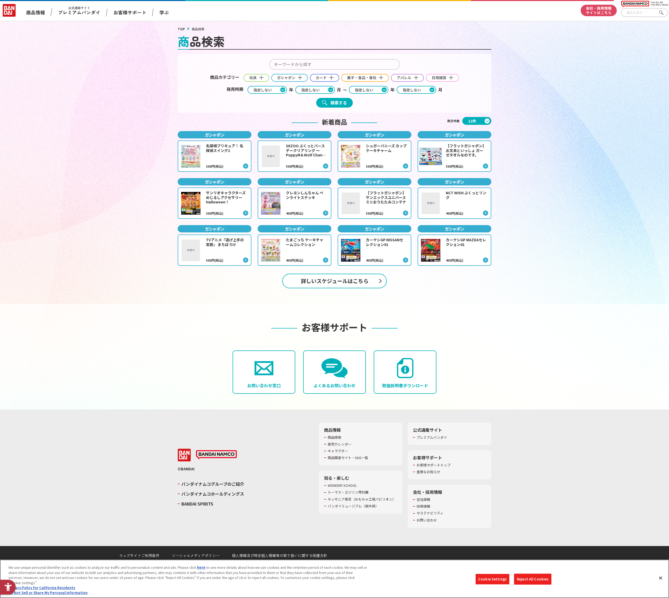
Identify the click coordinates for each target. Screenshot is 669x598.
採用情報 (423, 506)
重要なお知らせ (428, 472)
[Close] (660, 578)
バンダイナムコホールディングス (212, 494)
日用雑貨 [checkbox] (439, 77)
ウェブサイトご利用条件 (139, 555)
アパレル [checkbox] (404, 77)
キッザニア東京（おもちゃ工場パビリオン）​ (362, 499)
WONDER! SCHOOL (342, 485)
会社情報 (423, 499)
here (201, 567)
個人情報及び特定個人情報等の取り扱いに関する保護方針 (279, 555)
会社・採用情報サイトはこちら (599, 10)
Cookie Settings (492, 579)
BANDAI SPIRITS (197, 504)
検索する (338, 102)
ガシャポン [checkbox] (286, 77)
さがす (664, 13)
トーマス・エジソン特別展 (348, 492)
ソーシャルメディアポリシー (196, 555)
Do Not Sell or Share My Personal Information (48, 592)
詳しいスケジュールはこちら (334, 281)
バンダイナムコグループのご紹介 (212, 484)
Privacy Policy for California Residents (41, 587)
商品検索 (334, 437)
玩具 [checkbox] (253, 77)
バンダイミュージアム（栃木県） (353, 506)
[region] (334, 579)
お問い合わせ (427, 520)
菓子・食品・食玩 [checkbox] (361, 77)
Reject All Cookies (533, 579)
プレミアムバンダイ (432, 437)
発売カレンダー (339, 444)
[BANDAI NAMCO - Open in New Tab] (216, 455)
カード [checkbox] (321, 77)
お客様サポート (129, 12)
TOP (181, 29)
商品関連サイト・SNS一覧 (348, 457)
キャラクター (338, 451)
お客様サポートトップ (434, 465)
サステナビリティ (430, 513)
